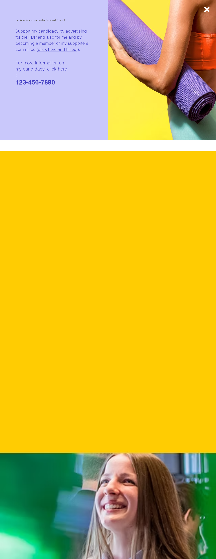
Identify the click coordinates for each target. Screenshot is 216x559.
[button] (207, 9)
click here (57, 69)
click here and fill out (57, 49)
